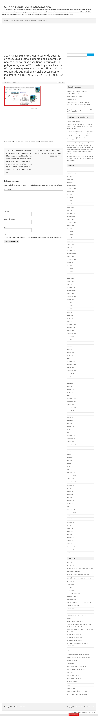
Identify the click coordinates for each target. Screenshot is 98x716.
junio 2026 (70, 170)
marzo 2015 (70, 537)
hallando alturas (71, 599)
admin (8, 82)
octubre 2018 (70, 404)
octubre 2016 (70, 478)
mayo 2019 (70, 383)
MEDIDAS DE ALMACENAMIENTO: (76, 121)
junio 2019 (70, 380)
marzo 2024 (70, 207)
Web (5, 227)
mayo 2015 (70, 531)
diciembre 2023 (71, 213)
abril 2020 (69, 349)
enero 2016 (70, 506)
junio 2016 (70, 491)
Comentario (8, 189)
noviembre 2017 (71, 438)
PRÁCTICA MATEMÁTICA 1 (74, 634)
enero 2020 (70, 358)
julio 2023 (69, 228)
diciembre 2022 (71, 250)
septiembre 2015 (71, 519)
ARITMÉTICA (70, 565)
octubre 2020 (70, 330)
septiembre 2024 (71, 188)
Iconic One (74, 712)
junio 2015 (70, 528)
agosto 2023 (70, 225)
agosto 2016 (70, 485)
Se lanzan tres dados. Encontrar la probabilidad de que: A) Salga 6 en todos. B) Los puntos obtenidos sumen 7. (80, 158)
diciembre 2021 (71, 287)
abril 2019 (69, 386)
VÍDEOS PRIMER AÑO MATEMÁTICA (77, 691)
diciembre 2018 (71, 398)
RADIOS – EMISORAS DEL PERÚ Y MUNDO (78, 657)
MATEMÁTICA (71, 609)
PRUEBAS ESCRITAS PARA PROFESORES (78, 654)
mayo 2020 (70, 346)
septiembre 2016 (71, 482)
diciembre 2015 (71, 509)
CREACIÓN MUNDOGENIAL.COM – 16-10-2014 (79, 578)
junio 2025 (70, 179)
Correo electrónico (10, 219)
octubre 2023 (70, 219)
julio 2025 (69, 176)
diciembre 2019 (71, 361)
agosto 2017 (70, 448)
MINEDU (69, 612)
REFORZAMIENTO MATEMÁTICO (76, 669)
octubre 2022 (70, 256)
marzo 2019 (70, 389)
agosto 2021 (70, 299)
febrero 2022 (70, 281)
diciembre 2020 (71, 324)
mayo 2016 (70, 494)
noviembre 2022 (71, 253)
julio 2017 (69, 451)
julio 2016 (69, 488)
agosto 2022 (70, 262)
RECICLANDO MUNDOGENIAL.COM (76, 666)
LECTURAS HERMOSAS (73, 605)
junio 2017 (70, 454)
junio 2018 (70, 417)
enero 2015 (70, 543)
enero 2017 (70, 469)
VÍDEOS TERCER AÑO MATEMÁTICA (77, 694)
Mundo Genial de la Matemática (27, 7)
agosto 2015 (70, 522)
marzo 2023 (70, 241)
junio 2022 (70, 268)
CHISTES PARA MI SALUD (74, 571)
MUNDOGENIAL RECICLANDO (75, 621)
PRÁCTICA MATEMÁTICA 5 (74, 640)
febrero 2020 (70, 355)
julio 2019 (69, 377)
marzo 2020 (70, 352)
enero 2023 (70, 247)
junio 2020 (70, 343)
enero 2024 (70, 210)
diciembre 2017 (71, 435)
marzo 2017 (70, 463)
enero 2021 (70, 321)
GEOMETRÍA (13, 141)
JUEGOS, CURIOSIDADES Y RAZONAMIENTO (79, 602)
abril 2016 (69, 497)
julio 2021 (69, 302)
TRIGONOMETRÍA (72, 682)
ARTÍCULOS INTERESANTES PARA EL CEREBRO (80, 568)
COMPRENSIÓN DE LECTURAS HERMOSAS (78, 575)
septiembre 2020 (71, 333)
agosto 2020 (70, 336)
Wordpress (92, 712)
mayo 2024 (70, 201)
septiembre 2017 (71, 445)
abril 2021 (69, 312)
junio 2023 (70, 231)
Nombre (7, 211)
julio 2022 (69, 265)
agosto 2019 (70, 373)
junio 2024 (70, 197)
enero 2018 (70, 432)
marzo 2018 (70, 426)
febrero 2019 (70, 392)
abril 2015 (69, 534)
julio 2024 (69, 194)
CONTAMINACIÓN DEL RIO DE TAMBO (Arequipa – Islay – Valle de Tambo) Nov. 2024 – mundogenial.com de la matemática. (79, 104)
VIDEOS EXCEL (71, 688)
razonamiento (71, 663)
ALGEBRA (69, 562)
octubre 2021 (70, 293)
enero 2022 (70, 284)
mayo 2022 (70, 272)
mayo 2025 (70, 182)
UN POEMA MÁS (71, 99)
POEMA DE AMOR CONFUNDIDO (76, 96)
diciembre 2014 (71, 546)
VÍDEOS (69, 685)
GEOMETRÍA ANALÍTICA (73, 593)
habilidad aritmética (72, 596)
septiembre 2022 (71, 259)
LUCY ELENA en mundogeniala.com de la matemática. (38, 141)
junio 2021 (70, 306)
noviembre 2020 (71, 327)
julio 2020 (69, 339)
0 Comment (60, 82)
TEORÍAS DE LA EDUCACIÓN (74, 678)
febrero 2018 (70, 429)
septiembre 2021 (71, 296)
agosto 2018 (70, 410)
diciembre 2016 (71, 472)
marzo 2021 (70, 315)
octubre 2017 (70, 441)
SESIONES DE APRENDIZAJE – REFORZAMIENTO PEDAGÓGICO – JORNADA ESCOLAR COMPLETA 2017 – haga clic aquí (80, 126)
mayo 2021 (70, 309)
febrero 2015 (70, 540)
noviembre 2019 (71, 364)
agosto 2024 (70, 191)
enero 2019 (70, 395)
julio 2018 (69, 414)
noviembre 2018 (71, 401)
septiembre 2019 (71, 370)
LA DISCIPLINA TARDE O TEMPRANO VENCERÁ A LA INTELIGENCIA (29, 20)
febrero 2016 (70, 503)
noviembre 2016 (71, 475)
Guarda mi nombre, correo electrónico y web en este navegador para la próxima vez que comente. (33, 237)
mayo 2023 (70, 234)
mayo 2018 (70, 420)
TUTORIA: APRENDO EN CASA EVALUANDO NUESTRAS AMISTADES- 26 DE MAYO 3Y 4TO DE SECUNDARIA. (48, 153)
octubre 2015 (70, 516)
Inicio (6, 20)
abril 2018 (69, 423)
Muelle (69, 618)
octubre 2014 (70, 553)
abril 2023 (69, 238)
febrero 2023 (70, 244)
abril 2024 (69, 204)
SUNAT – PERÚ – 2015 (73, 675)
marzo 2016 (70, 500)
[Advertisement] (49, 37)
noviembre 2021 (71, 290)
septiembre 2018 (71, 407)
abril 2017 (69, 460)
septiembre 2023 (71, 222)
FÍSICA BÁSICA (71, 584)
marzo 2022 (70, 278)
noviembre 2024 (71, 185)
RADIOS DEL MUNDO (72, 660)
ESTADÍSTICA (70, 581)
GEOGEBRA (70, 587)
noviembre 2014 (71, 550)
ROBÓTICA (70, 672)
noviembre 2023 (71, 216)
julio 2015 (69, 525)
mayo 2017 (70, 457)
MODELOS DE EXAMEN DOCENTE (76, 615)
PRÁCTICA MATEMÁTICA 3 (74, 637)
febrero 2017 (70, 466)
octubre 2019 (70, 367)
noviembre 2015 (71, 512)
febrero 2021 (70, 318)
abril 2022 (69, 275)
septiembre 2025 (71, 173)
